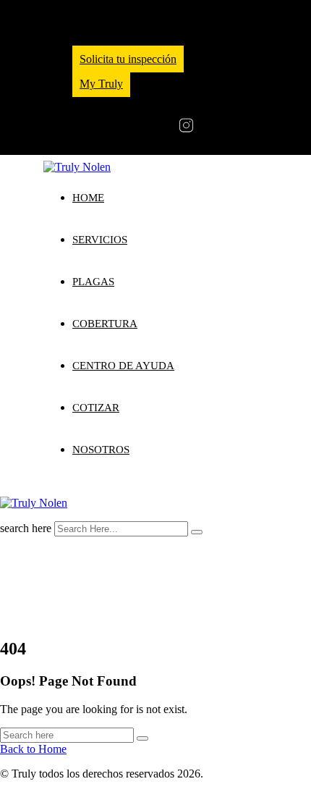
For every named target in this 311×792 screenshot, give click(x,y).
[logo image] (33, 503)
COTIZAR (95, 407)
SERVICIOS (99, 239)
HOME (88, 197)
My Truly (101, 83)
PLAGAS (93, 281)
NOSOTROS (100, 449)
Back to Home (33, 749)
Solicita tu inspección (128, 59)
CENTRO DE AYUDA (123, 365)
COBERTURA (104, 323)
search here (25, 528)
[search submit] (197, 532)
